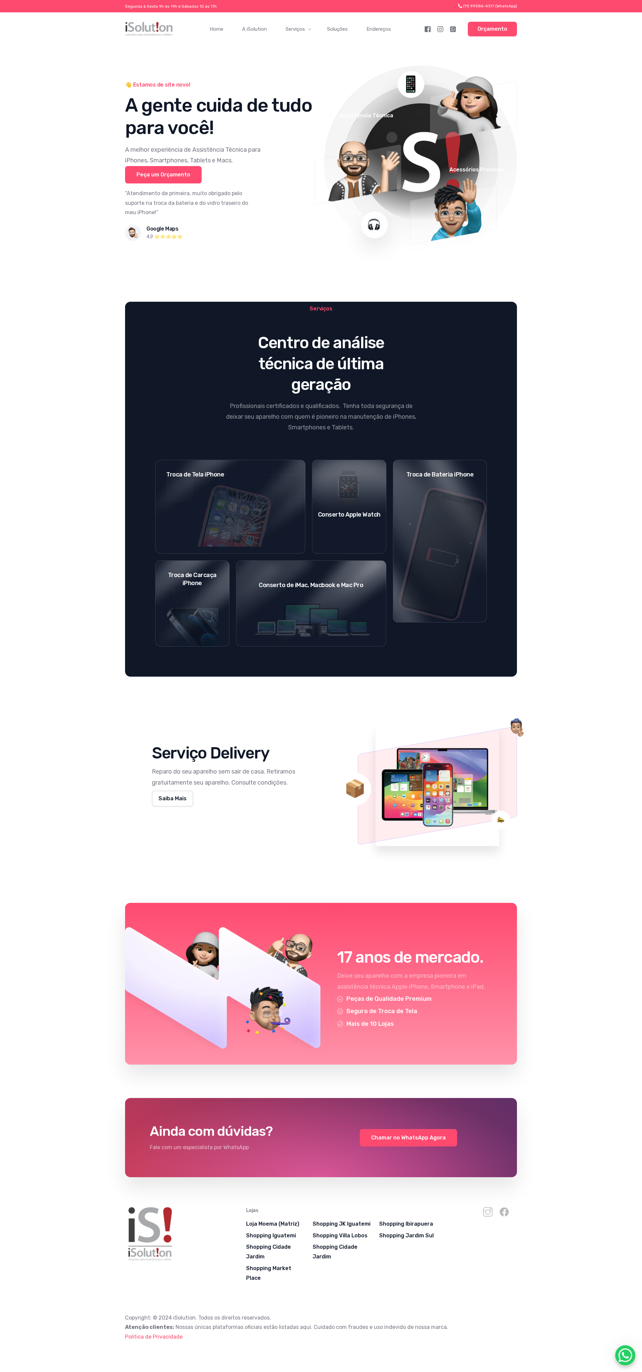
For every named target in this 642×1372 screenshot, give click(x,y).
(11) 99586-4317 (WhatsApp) (490, 6)
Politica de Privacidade (154, 1337)
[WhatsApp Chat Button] (625, 1355)
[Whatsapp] (453, 29)
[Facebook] (427, 29)
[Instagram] (440, 29)
